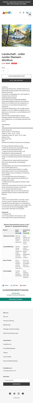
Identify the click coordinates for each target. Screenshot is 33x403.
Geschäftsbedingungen (9, 348)
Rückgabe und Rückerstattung (11, 329)
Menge (3, 67)
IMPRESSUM (7, 325)
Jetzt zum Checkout (16, 80)
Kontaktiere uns (7, 344)
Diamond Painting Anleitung (10, 361)
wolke (18, 397)
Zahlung (5, 352)
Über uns (5, 316)
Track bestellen (7, 356)
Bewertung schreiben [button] (15, 299)
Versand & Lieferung (8, 320)
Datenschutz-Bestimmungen (10, 333)
